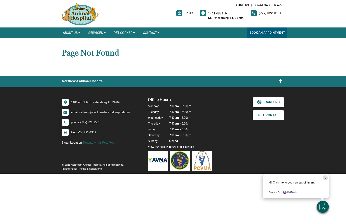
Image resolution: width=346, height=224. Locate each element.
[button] (323, 207)
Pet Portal (268, 115)
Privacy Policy (69, 168)
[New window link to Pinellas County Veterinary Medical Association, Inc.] (203, 161)
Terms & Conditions (90, 168)
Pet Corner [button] (123, 33)
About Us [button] (70, 33)
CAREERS (242, 5)
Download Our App (268, 5)
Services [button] (96, 33)
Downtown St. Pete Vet (98, 142)
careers (272, 102)
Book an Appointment (267, 32)
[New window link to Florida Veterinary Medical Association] (181, 161)
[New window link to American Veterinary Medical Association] (159, 161)
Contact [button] (150, 33)
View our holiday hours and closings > (171, 146)
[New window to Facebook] (280, 82)
